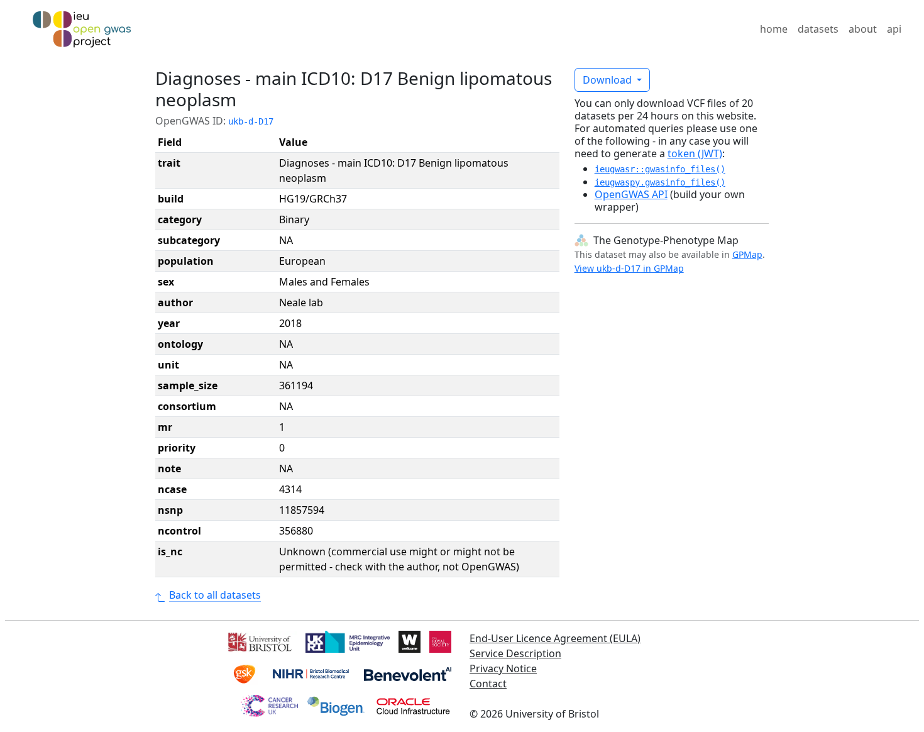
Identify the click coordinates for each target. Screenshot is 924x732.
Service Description (515, 653)
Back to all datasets (215, 595)
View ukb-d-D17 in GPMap (629, 268)
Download (608, 80)
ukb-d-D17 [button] (250, 121)
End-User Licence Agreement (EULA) (555, 638)
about (863, 29)
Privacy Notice (503, 668)
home (774, 29)
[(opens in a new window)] (258, 641)
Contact (488, 683)
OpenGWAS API (631, 194)
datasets (818, 29)
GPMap (747, 254)
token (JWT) (695, 153)
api (894, 29)
